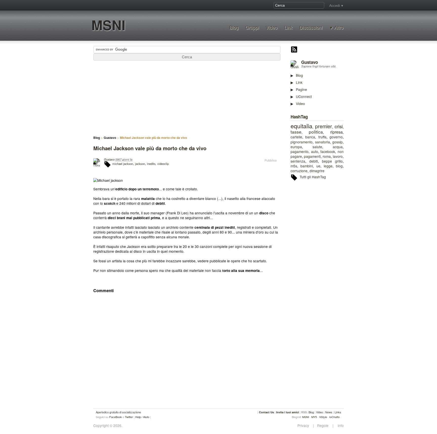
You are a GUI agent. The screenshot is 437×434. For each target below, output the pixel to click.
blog (339, 165)
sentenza (298, 161)
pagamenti (312, 156)
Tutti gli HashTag (313, 176)
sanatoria (322, 141)
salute (317, 146)
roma (327, 156)
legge (328, 165)
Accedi (334, 6)
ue (318, 165)
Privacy (304, 425)
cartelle (296, 136)
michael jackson (122, 164)
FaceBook (115, 417)
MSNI (108, 24)
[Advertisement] (328, 262)
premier (323, 126)
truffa (322, 136)
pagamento (300, 151)
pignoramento (302, 141)
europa (296, 146)
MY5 (314, 417)
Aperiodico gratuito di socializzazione (118, 412)
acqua (338, 146)
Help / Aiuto (142, 417)
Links (338, 412)
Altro (338, 27)
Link (288, 27)
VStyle (323, 417)
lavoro (338, 156)
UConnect (304, 96)
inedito (151, 164)
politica (316, 132)
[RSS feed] (294, 50)
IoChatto (334, 417)
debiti (313, 161)
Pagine (301, 89)
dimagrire (317, 170)
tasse (296, 132)
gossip (337, 141)
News (328, 412)
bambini (306, 165)
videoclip (163, 164)
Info (339, 425)
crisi (339, 126)
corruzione (299, 170)
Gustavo (309, 62)
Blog (233, 27)
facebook (327, 151)
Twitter (129, 417)
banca (310, 136)
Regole (323, 425)
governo (336, 136)
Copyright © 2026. (107, 425)
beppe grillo (332, 161)
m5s (294, 165)
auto (314, 151)
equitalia (301, 125)
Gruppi (252, 27)
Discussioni (310, 27)
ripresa (336, 132)
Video (271, 27)
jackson (140, 164)
